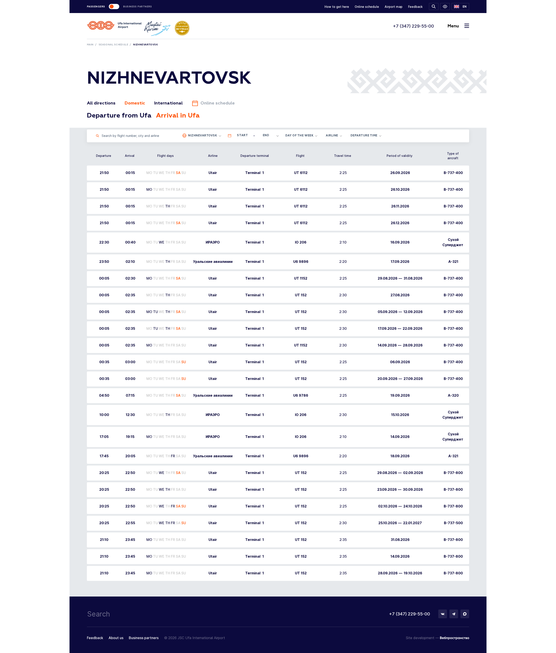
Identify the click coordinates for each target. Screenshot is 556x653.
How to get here (336, 6)
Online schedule (367, 6)
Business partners (144, 638)
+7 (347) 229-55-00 (413, 26)
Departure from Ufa (119, 116)
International (168, 103)
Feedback (415, 6)
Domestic (134, 103)
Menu (453, 26)
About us (116, 638)
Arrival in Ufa (178, 116)
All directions (101, 103)
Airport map (393, 6)
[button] (460, 6)
